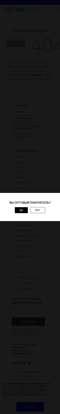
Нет (37, 210)
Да (21, 210)
